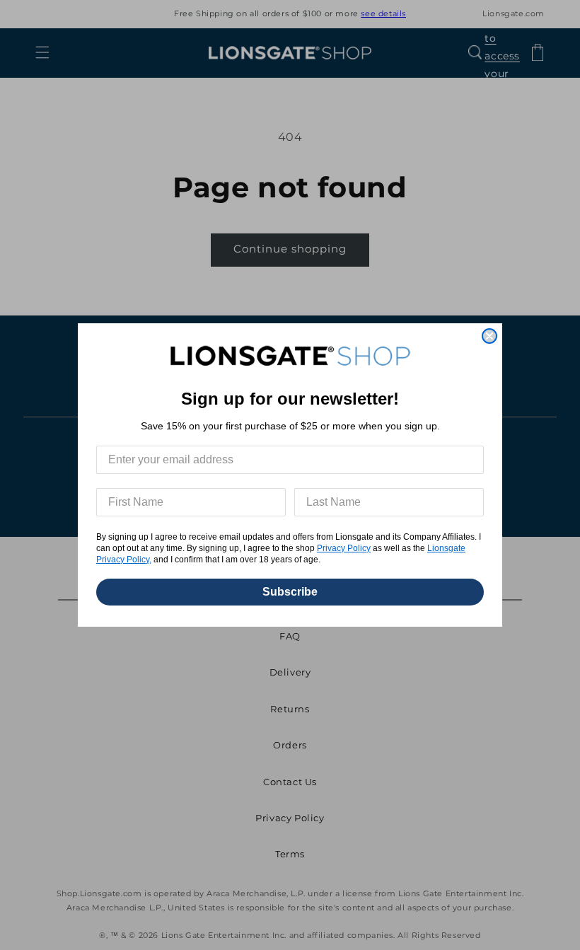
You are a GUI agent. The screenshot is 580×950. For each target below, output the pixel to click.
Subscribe (290, 592)
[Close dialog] (489, 336)
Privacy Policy (344, 548)
